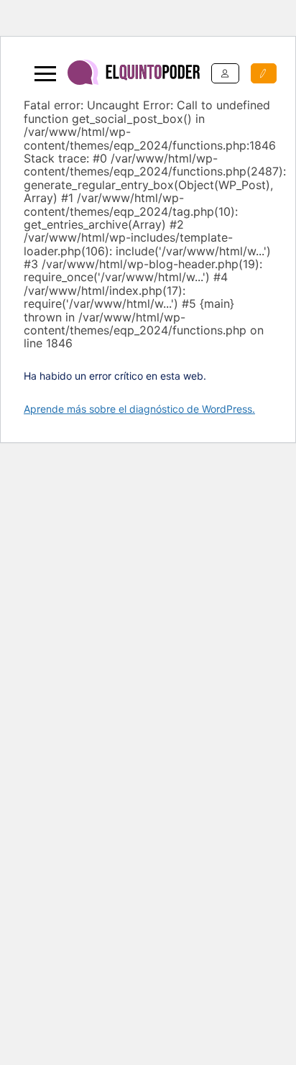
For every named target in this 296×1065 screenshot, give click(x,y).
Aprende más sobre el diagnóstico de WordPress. (139, 409)
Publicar (264, 73)
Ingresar (225, 73)
